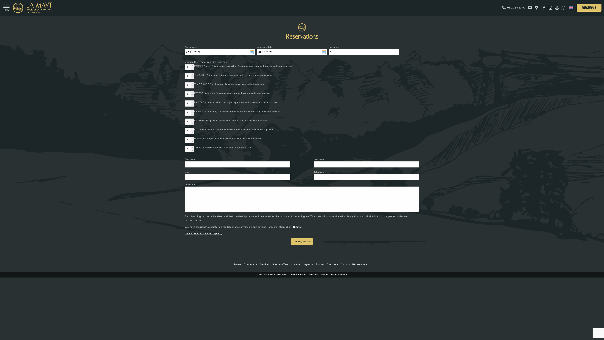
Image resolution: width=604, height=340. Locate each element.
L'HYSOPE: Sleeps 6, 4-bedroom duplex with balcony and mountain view (230, 120)
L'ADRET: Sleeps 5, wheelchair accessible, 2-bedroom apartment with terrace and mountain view (243, 66)
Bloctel (297, 227)
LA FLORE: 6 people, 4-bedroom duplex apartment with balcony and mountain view (236, 102)
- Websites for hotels (333, 274)
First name (190, 159)
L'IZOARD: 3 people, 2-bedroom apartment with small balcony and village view (233, 129)
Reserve (589, 8)
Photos (320, 264)
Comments (190, 184)
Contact (345, 264)
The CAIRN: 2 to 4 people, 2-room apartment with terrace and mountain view (233, 75)
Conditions (313, 274)
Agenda (308, 264)
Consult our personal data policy (203, 233)
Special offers (280, 264)
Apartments (250, 264)
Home (237, 264)
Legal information (298, 274)
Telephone (319, 171)
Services (265, 264)
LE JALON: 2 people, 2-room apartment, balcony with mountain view (228, 138)
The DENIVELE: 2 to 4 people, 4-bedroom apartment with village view (229, 84)
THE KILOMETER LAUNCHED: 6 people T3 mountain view (223, 147)
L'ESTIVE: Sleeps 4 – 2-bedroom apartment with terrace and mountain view (232, 93)
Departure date (264, 46)
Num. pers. (334, 46)
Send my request (302, 241)
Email (187, 171)
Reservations (359, 264)
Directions (332, 264)
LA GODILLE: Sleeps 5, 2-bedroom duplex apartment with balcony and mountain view (237, 111)
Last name (319, 159)
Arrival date (191, 46)
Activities (296, 264)
